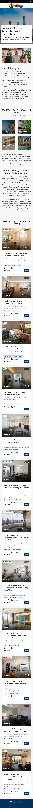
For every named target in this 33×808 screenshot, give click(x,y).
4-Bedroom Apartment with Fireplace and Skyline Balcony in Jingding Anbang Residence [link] (16, 635)
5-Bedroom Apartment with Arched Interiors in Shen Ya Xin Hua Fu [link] (15, 683)
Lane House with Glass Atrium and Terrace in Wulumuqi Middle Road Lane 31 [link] (16, 487)
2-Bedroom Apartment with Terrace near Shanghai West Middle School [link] (14, 776)
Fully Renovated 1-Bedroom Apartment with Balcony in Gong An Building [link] (16, 587)
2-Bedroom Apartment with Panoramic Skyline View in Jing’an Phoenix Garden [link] (16, 537)
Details (27, 270)
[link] (16, 239)
